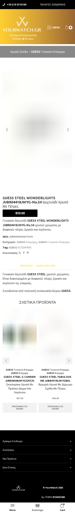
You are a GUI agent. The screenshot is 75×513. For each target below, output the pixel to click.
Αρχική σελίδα (19, 51)
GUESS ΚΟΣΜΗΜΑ (20, 247)
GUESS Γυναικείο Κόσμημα (48, 51)
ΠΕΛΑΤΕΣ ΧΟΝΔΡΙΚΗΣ (53, 4)
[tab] (26, 266)
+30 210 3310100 (16, 4)
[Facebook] (24, 253)
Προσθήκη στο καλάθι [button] (19, 407)
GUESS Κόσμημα (27, 242)
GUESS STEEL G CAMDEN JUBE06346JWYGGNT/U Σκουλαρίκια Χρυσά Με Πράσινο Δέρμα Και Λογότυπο (20, 384)
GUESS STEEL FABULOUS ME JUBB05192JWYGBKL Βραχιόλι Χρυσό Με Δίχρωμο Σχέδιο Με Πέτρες (55, 382)
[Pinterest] (27, 253)
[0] (65, 27)
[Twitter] (20, 253)
